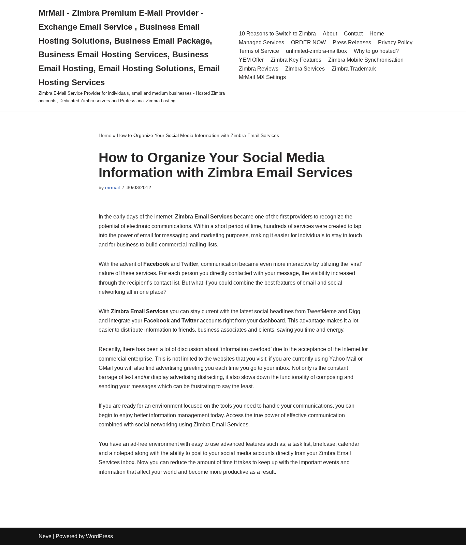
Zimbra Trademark (354, 69)
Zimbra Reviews (258, 69)
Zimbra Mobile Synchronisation (366, 60)
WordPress (99, 536)
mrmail (112, 187)
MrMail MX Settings (262, 77)
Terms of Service (259, 51)
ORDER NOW (308, 42)
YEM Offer (251, 60)
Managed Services (261, 42)
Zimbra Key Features (296, 60)
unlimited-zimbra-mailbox (316, 51)
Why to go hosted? (376, 51)
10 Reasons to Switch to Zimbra (277, 33)
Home (376, 33)
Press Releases (352, 42)
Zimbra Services (305, 69)
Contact (353, 33)
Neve (45, 536)
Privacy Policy (395, 42)
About (330, 33)
